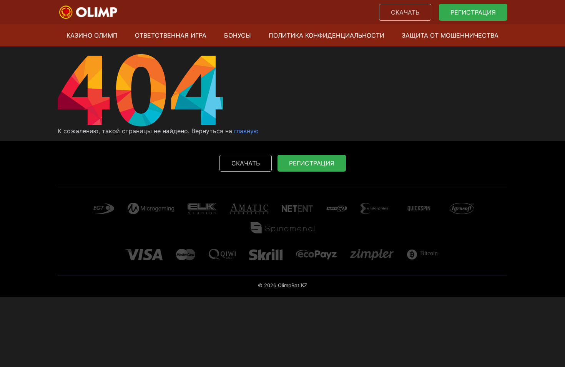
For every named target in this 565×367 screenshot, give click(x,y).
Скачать (405, 12)
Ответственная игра (170, 35)
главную (246, 131)
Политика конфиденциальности (326, 35)
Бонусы (237, 35)
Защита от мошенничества (450, 35)
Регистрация (473, 12)
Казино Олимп (92, 35)
